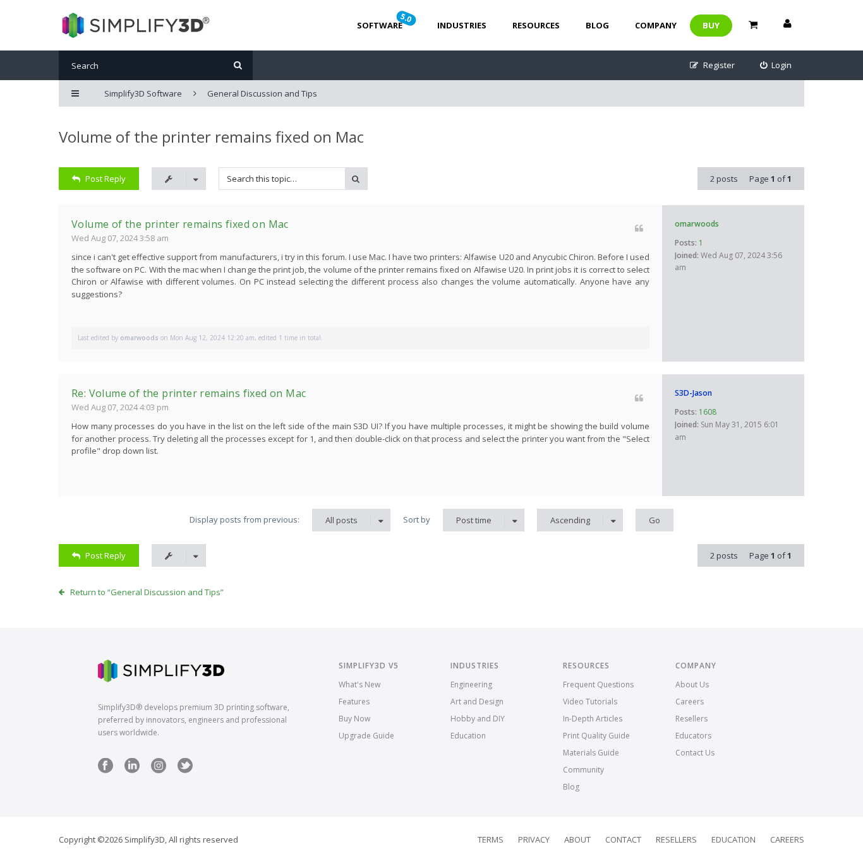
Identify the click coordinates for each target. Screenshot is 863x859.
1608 (707, 411)
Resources (536, 25)
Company (656, 25)
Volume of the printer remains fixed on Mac (211, 136)
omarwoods (697, 223)
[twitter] (185, 770)
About (577, 839)
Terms (491, 839)
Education (468, 735)
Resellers (691, 718)
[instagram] (158, 770)
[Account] (787, 25)
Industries (461, 25)
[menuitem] (776, 65)
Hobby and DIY (477, 718)
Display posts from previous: (274, 520)
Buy (711, 25)
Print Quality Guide (596, 735)
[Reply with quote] (639, 228)
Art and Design (477, 701)
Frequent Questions (598, 684)
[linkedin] (132, 770)
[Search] (238, 65)
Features (354, 701)
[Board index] (134, 25)
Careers (689, 701)
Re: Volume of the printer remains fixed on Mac (188, 393)
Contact (623, 839)
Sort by (447, 520)
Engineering (471, 684)
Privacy (534, 839)
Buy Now (354, 718)
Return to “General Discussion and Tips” (147, 592)
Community (583, 769)
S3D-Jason (693, 393)
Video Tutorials (590, 701)
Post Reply (105, 178)
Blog (597, 25)
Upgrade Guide (366, 735)
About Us (692, 684)
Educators (693, 735)
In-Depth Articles (592, 718)
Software (385, 21)
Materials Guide (591, 752)
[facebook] (105, 770)
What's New (359, 684)
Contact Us (695, 752)
